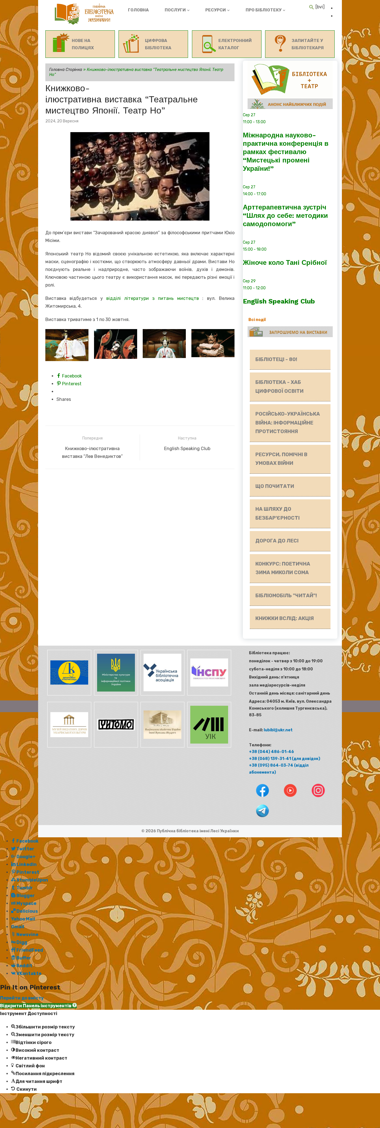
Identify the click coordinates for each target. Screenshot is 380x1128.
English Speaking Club (279, 301)
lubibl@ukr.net (278, 730)
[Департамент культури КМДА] (68, 694)
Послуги (175, 10)
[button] (38, 1005)
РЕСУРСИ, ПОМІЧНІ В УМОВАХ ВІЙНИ (281, 458)
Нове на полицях (83, 44)
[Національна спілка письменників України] (208, 694)
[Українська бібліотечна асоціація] (162, 694)
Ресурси (215, 10)
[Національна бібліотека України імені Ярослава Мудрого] (162, 746)
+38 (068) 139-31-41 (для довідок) (284, 758)
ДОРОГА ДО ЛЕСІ (276, 541)
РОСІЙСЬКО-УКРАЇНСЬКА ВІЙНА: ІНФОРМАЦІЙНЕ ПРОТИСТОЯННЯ (287, 423)
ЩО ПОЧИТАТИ (274, 486)
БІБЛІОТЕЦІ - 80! (276, 359)
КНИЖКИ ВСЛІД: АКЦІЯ (284, 618)
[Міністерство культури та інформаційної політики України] (115, 694)
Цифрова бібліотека (158, 44)
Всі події (257, 319)
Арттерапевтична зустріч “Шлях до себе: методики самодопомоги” (285, 215)
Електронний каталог (235, 44)
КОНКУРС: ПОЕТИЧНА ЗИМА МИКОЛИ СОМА (282, 568)
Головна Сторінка (65, 69)
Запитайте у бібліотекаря (308, 44)
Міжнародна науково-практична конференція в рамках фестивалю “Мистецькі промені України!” (286, 151)
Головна (138, 10)
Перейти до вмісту (22, 998)
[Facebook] (258, 798)
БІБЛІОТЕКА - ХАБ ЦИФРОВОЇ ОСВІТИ (279, 386)
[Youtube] (286, 798)
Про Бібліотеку (264, 10)
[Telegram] (257, 818)
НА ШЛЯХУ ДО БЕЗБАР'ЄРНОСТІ (277, 513)
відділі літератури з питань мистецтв (152, 298)
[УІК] (208, 746)
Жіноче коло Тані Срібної (285, 262)
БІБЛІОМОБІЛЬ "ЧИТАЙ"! (286, 596)
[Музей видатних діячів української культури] (68, 746)
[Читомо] (115, 746)
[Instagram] (313, 798)
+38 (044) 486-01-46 (271, 751)
